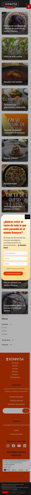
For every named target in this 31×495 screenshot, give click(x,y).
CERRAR (27, 216)
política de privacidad (18, 268)
